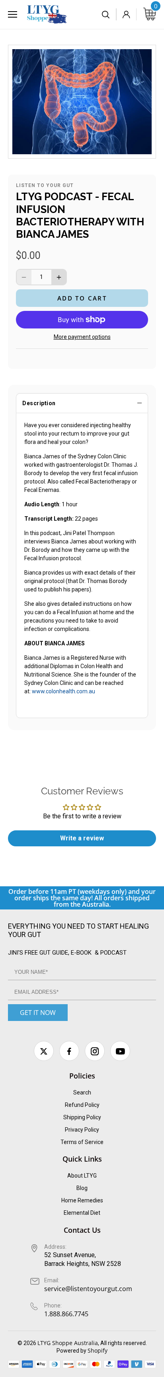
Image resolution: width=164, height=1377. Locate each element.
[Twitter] (44, 1051)
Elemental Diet (82, 1213)
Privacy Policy (82, 1129)
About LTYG (82, 1175)
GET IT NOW (38, 1012)
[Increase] (58, 277)
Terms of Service (82, 1142)
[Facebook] (69, 1051)
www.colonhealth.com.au (63, 691)
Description (39, 403)
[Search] (106, 14)
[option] (82, 101)
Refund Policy (82, 1105)
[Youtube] (120, 1051)
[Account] (126, 14)
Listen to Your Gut (45, 185)
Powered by (72, 1350)
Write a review (82, 838)
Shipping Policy (82, 1117)
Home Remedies (82, 1200)
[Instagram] (95, 1051)
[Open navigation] (12, 14)
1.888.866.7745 (66, 1313)
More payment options (82, 337)
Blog (82, 1188)
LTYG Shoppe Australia (67, 1343)
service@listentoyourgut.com (88, 1288)
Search (82, 1092)
